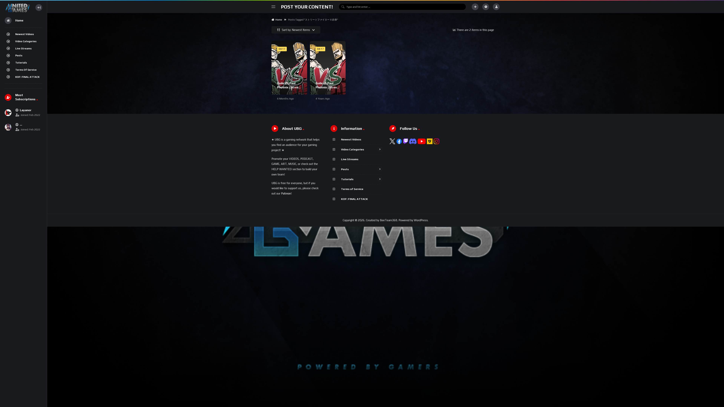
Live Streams (23, 48)
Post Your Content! (307, 7)
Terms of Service (26, 69)
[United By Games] (18, 7)
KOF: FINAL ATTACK (27, 77)
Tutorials (21, 62)
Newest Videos (24, 34)
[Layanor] (8, 112)
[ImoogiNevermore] (8, 127)
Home (278, 19)
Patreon (286, 193)
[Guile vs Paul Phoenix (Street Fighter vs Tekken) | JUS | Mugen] (328, 68)
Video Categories (25, 41)
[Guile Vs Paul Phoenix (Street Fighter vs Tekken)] (289, 68)
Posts (18, 55)
